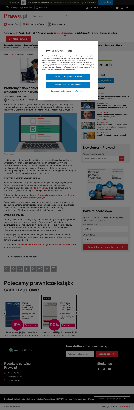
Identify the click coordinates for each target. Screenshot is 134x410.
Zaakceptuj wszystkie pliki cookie (68, 76)
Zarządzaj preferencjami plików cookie (68, 91)
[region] (68, 70)
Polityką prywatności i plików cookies (61, 69)
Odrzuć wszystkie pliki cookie (68, 84)
